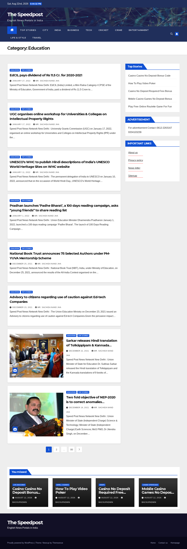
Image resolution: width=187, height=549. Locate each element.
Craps (102, 485)
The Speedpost (25, 14)
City (45, 30)
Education (15, 70)
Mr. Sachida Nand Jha (47, 81)
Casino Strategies (150, 485)
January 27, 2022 (21, 81)
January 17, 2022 (21, 124)
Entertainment (139, 30)
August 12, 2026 (24, 498)
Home (153, 543)
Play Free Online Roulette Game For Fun (150, 106)
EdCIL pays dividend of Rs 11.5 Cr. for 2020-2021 (46, 75)
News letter (134, 168)
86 (71, 449)
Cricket (103, 30)
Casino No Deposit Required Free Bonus (150, 91)
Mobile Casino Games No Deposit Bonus (150, 99)
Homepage (175, 543)
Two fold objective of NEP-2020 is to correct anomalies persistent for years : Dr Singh (90, 402)
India (57, 30)
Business (73, 30)
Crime (118, 30)
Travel (36, 37)
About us (133, 152)
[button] (171, 34)
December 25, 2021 (22, 264)
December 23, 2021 (22, 307)
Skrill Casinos (62, 485)
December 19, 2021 (79, 408)
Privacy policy (135, 160)
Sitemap (132, 176)
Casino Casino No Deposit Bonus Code (149, 75)
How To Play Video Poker (142, 83)
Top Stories (28, 30)
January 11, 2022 (21, 172)
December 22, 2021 (79, 351)
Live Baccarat (19, 485)
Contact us (163, 543)
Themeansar (57, 543)
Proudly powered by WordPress (20, 543)
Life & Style (18, 37)
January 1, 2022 (21, 216)
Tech (89, 30)
